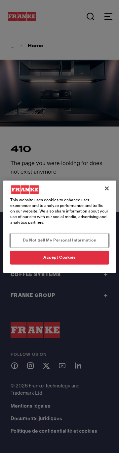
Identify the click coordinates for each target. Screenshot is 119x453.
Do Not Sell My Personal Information (60, 240)
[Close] (106, 188)
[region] (59, 226)
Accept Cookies (59, 257)
